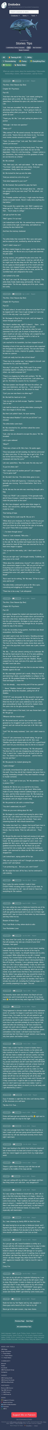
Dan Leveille (19, 1423)
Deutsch (33, 1333)
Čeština (23, 1333)
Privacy (39, 1423)
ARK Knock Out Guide (7, 1380)
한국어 (13, 1337)
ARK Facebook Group (7, 1370)
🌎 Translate (5, 1406)
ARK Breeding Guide (7, 1382)
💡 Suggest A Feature (7, 1400)
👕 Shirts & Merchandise (8, 1404)
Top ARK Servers (6, 1390)
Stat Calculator (37, 47)
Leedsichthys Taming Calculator (15, 47)
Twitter (3, 1365)
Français (19, 1335)
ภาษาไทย (21, 1339)
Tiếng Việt (32, 1339)
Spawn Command (24, 50)
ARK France (6, 1392)
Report (33, 81)
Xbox (44, 1422)
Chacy (36, 1425)
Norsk (23, 1337)
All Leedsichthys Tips (24, 1326)
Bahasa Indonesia (38, 1335)
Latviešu (18, 1337)
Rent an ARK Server (7, 1388)
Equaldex (29, 1425)
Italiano (3, 1337)
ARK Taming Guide (6, 1378)
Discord (3, 1363)
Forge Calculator (6, 1351)
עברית (25, 1335)
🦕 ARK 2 (4, 1408)
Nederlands (29, 1337)
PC (41, 1422)
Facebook (4, 1367)
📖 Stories (17, 81)
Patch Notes (7, 1353)
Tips (29, 47)
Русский (14, 1339)
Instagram (4, 1372)
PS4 (7, 1423)
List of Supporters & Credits (24, 1419)
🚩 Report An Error (7, 1402)
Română (8, 1339)
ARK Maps (4, 1349)
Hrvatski (30, 1335)
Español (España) (6, 1335)
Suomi (14, 1335)
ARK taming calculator (16, 1422)
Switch (11, 1423)
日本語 (8, 1337)
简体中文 (38, 1339)
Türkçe (26, 1339)
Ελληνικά (39, 1333)
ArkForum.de (7, 1394)
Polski (35, 1337)
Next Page (29, 1321)
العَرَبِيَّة (18, 1333)
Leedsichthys (24, 40)
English (14, 1333)
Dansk (28, 1333)
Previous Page (19, 1321)
